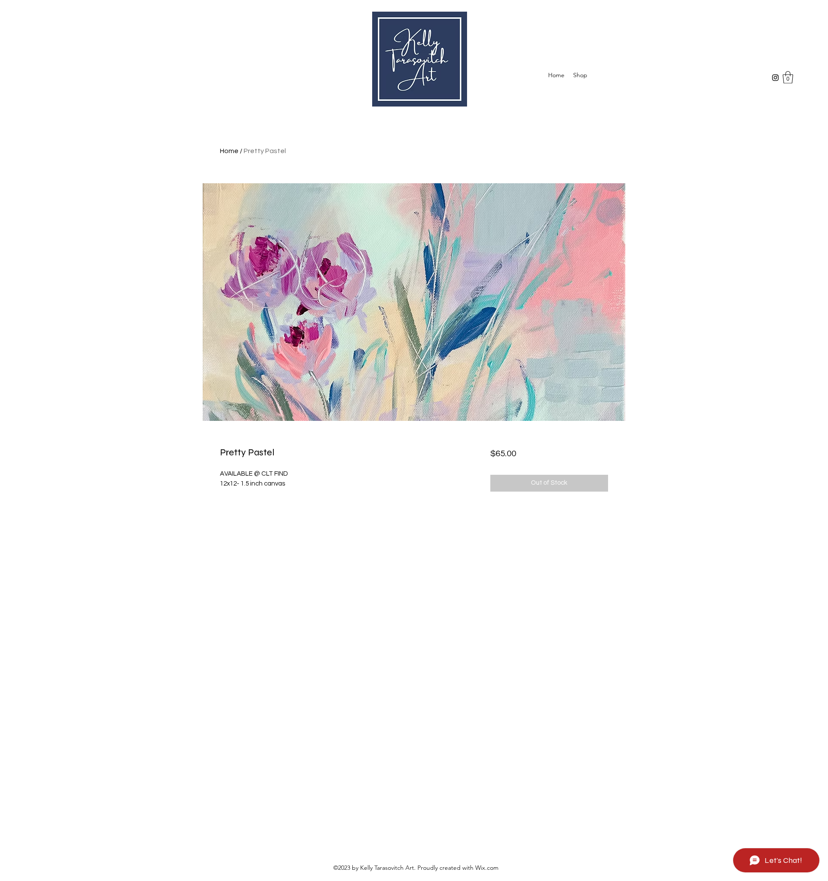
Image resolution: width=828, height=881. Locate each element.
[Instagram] (775, 77)
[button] (788, 77)
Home (229, 150)
